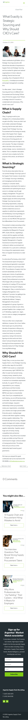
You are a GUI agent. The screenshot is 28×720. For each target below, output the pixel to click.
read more (13, 525)
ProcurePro (5, 80)
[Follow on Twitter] (4, 701)
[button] (24, 4)
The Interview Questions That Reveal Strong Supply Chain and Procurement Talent (14, 555)
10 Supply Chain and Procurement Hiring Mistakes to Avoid (13, 518)
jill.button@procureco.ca (17, 461)
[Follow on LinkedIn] (7, 701)
